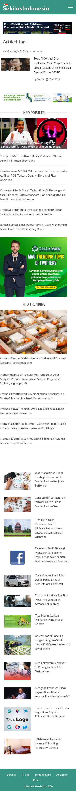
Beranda (11, 774)
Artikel (25, 774)
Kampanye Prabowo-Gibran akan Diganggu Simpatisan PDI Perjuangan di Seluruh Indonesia (31, 144)
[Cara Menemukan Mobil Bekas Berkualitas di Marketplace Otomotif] (17, 580)
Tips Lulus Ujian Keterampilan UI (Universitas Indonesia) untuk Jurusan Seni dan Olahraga (49, 528)
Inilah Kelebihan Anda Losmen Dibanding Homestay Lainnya (48, 743)
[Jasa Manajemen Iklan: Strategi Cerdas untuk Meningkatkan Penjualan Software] (17, 480)
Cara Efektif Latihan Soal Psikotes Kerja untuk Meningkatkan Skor (50, 502)
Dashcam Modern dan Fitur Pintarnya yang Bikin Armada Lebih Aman (51, 599)
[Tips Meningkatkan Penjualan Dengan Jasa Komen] (17, 621)
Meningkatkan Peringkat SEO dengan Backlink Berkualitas (50, 667)
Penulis (40, 79)
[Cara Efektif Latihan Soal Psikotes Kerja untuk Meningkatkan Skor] (17, 504)
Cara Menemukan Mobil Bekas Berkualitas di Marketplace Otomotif (49, 579)
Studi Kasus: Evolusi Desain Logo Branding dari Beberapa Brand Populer (52, 712)
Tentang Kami (42, 774)
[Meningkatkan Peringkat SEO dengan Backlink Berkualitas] (17, 670)
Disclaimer (62, 774)
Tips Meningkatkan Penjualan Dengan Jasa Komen (49, 620)
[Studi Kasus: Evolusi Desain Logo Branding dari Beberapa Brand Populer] (17, 718)
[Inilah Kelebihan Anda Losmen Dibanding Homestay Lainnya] (17, 746)
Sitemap (37, 780)
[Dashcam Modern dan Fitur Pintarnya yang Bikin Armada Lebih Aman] (17, 600)
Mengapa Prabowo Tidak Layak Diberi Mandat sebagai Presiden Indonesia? (52, 692)
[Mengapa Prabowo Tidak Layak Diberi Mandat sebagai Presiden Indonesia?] (17, 693)
